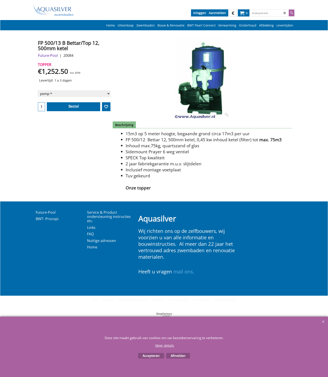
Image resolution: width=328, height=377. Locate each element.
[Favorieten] (106, 106)
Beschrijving (124, 125)
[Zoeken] (291, 13)
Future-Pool (48, 55)
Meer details (164, 345)
